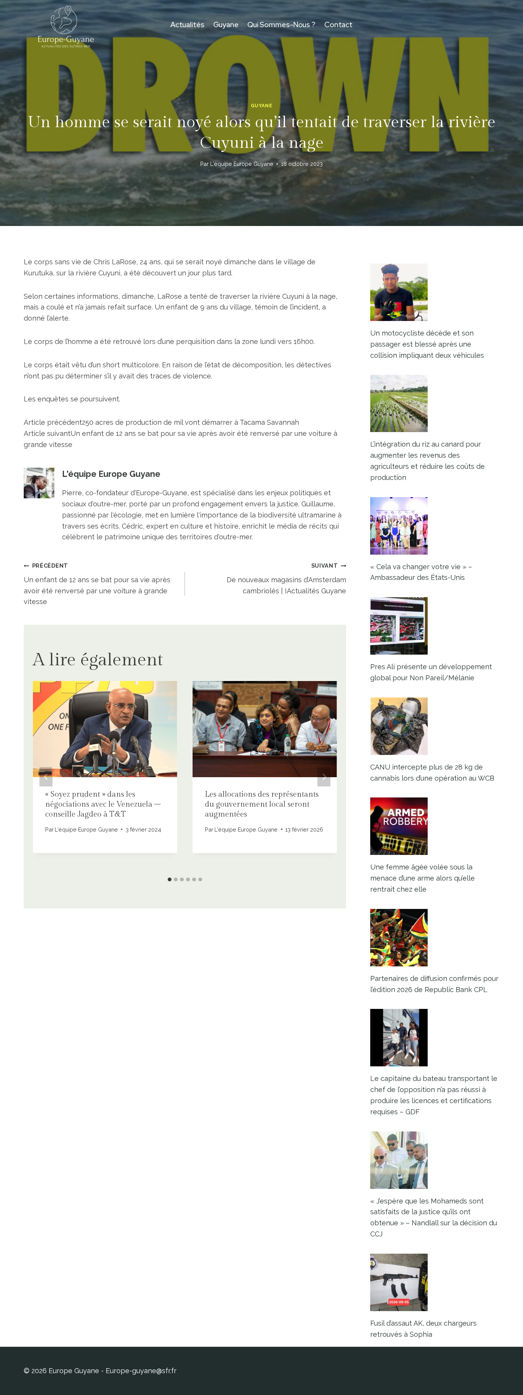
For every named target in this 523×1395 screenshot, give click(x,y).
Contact (338, 24)
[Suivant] (323, 777)
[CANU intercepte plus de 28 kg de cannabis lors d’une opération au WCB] (434, 726)
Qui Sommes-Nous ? (281, 24)
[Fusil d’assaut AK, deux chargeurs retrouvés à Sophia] (434, 1282)
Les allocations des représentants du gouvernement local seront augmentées (262, 804)
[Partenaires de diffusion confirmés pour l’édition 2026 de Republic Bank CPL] (434, 937)
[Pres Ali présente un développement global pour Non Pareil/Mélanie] (434, 626)
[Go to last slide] (45, 777)
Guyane (226, 24)
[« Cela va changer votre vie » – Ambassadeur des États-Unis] (434, 526)
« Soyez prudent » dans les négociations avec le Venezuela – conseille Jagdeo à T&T (103, 804)
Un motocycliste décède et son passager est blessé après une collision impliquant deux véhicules (427, 344)
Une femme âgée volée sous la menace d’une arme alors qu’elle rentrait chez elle (422, 878)
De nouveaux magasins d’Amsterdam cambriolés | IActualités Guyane (286, 578)
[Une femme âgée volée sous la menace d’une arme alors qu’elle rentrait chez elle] (434, 826)
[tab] (170, 879)
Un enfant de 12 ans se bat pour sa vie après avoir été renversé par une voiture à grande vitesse (97, 584)
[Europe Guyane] (66, 25)
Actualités (187, 24)
